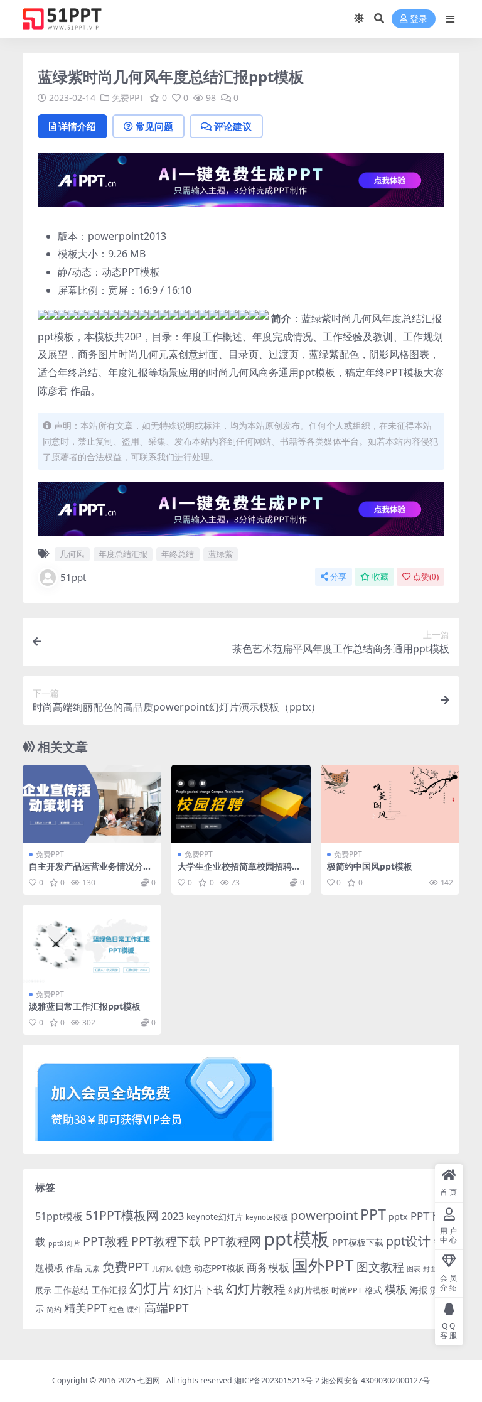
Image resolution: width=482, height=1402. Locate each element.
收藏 (380, 576)
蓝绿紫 (220, 553)
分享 (338, 576)
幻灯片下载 (198, 1290)
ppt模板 (296, 1238)
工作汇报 (109, 1290)
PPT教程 (106, 1240)
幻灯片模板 (308, 1290)
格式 (373, 1290)
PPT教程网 (232, 1240)
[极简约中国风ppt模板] (390, 804)
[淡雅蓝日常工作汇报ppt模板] (92, 944)
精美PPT (85, 1307)
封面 (430, 1268)
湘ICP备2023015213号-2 (277, 1380)
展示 (43, 1290)
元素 (92, 1268)
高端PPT (166, 1308)
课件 (134, 1309)
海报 (418, 1290)
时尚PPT (346, 1290)
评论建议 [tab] (233, 126)
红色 (116, 1309)
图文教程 (380, 1266)
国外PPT (323, 1265)
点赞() (426, 576)
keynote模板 (266, 1217)
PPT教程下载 (166, 1240)
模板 (396, 1289)
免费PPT (128, 98)
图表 (413, 1268)
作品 (74, 1268)
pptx (398, 1216)
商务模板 (268, 1267)
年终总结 (177, 553)
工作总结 (71, 1290)
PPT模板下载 (357, 1242)
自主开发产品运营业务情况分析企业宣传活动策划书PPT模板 (90, 871)
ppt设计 (408, 1240)
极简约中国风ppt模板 (369, 866)
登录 (418, 19)
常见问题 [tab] (154, 126)
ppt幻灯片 (64, 1243)
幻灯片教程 (256, 1288)
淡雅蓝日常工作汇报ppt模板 (85, 1006)
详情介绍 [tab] (77, 126)
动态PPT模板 (219, 1268)
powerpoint (324, 1215)
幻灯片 (150, 1288)
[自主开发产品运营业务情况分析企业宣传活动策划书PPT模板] (92, 804)
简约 (54, 1309)
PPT (373, 1214)
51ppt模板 (59, 1216)
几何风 (72, 553)
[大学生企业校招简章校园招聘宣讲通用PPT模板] (240, 804)
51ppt (73, 577)
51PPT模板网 (122, 1215)
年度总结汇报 (123, 553)
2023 (172, 1216)
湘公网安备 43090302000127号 (375, 1380)
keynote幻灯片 (214, 1216)
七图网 (148, 1380)
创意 (183, 1268)
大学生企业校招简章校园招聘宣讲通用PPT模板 (239, 871)
